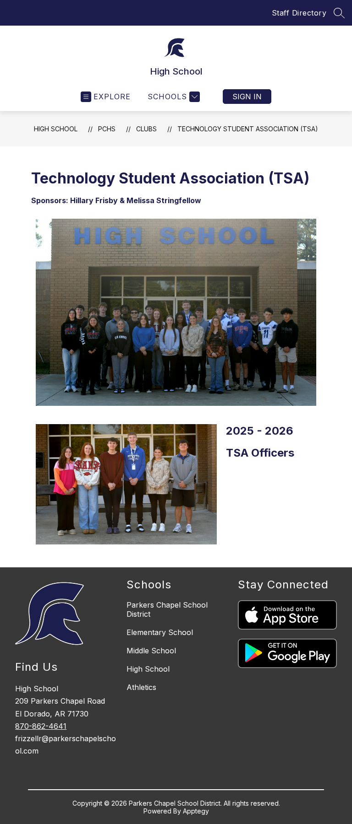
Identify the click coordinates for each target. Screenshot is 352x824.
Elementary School (159, 632)
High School (55, 129)
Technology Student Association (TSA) (247, 129)
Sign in (247, 96)
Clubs (146, 129)
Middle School (151, 650)
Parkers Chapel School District (167, 609)
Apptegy (196, 811)
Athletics (141, 687)
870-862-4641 (40, 726)
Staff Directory (299, 12)
